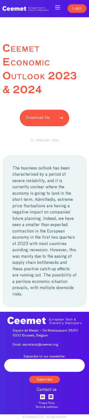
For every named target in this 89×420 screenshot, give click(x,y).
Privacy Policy (47, 403)
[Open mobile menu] (57, 7)
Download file (38, 118)
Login (77, 8)
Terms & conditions (46, 407)
